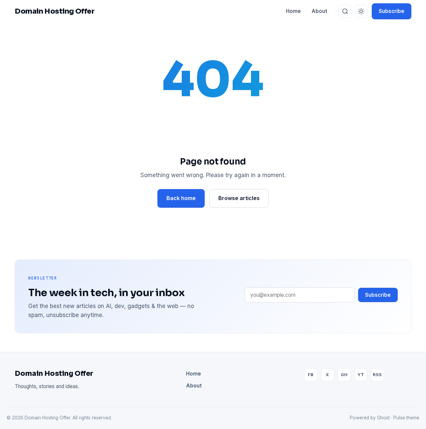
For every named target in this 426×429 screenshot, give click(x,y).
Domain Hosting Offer (54, 373)
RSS (377, 374)
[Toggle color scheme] (361, 11)
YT (360, 374)
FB (311, 374)
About (319, 11)
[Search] (345, 11)
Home (293, 11)
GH (344, 374)
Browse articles (239, 198)
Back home (181, 198)
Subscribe (391, 11)
